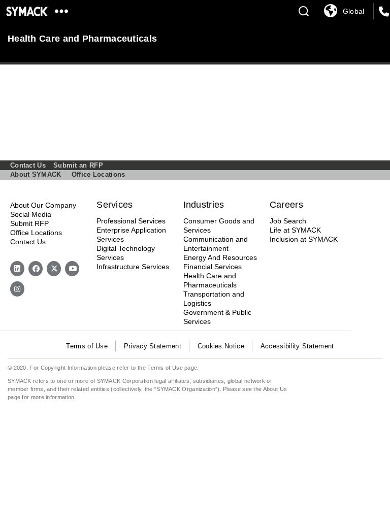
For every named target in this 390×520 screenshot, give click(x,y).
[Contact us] (384, 12)
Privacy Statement (152, 346)
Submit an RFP (78, 165)
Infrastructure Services (132, 267)
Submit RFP (29, 223)
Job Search (288, 221)
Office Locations (98, 174)
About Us (275, 389)
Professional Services (131, 221)
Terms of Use (87, 346)
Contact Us (28, 165)
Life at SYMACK (295, 230)
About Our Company (43, 205)
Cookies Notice (221, 346)
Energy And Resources (220, 257)
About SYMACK (35, 174)
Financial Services (212, 267)
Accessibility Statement (297, 346)
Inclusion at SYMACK (304, 239)
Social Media (30, 214)
